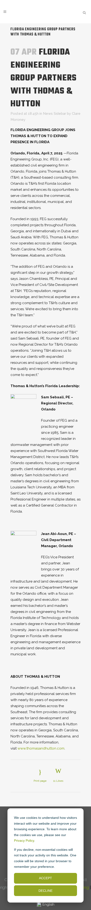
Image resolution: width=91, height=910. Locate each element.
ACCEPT (45, 878)
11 (58, 780)
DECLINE (45, 891)
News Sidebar (54, 113)
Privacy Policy (24, 840)
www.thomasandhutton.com (41, 748)
